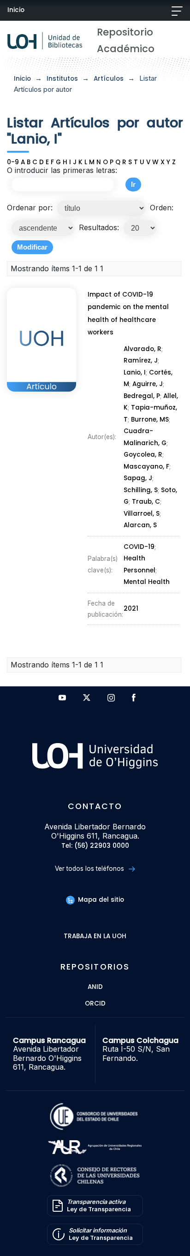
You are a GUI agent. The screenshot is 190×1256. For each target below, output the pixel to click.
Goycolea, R (143, 454)
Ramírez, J (141, 360)
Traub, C (146, 501)
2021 (131, 608)
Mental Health (147, 581)
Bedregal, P (142, 396)
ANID (95, 987)
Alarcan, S (140, 525)
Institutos (62, 78)
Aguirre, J (147, 384)
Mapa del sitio (100, 899)
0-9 (13, 162)
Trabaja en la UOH (95, 937)
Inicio (15, 10)
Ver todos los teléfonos (90, 868)
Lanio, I (135, 372)
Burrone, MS (150, 419)
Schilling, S (141, 490)
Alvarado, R (142, 349)
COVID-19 (139, 546)
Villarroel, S (142, 513)
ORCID (95, 1004)
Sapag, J (138, 478)
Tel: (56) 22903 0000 (95, 846)
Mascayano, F (146, 466)
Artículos (109, 78)
